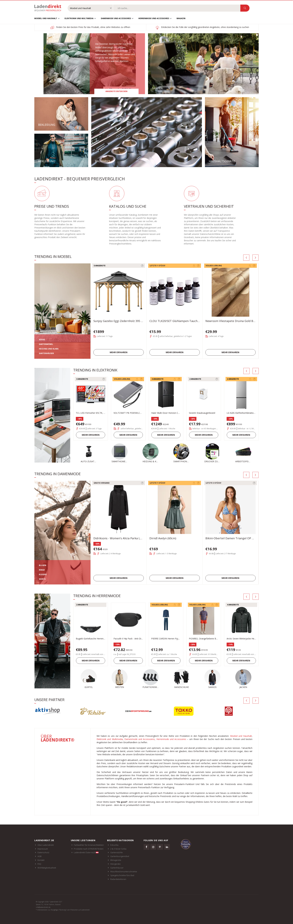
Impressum (43, 848)
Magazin (181, 18)
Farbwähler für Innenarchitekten (89, 845)
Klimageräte (115, 860)
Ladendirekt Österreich (85, 852)
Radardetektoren (118, 879)
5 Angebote (99, 265)
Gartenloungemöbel (119, 856)
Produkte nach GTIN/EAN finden (88, 848)
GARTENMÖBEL (46, 344)
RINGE (42, 570)
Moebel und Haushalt (45, 18)
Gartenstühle (116, 852)
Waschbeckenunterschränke (123, 871)
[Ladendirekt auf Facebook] (146, 847)
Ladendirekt (49, 8)
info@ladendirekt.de (43, 907)
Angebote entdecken (116, 91)
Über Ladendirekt (46, 845)
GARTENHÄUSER (46, 353)
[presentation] (246, 258)
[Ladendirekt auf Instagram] (153, 847)
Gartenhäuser (116, 867)
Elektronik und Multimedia (79, 18)
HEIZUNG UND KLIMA (48, 348)
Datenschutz (43, 852)
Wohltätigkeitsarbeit (47, 867)
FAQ (39, 864)
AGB (40, 856)
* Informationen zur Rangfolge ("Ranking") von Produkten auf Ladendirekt (63, 910)
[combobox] (176, 8)
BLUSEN (42, 565)
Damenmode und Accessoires (116, 18)
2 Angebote (195, 379)
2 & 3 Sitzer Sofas (118, 848)
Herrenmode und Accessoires (153, 18)
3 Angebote (82, 379)
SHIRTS (42, 579)
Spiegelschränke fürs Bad (122, 875)
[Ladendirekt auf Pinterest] (160, 847)
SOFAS (42, 339)
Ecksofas (114, 845)
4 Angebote (233, 604)
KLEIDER (43, 574)
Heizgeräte (115, 864)
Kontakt (41, 860)
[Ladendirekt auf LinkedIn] (167, 847)
